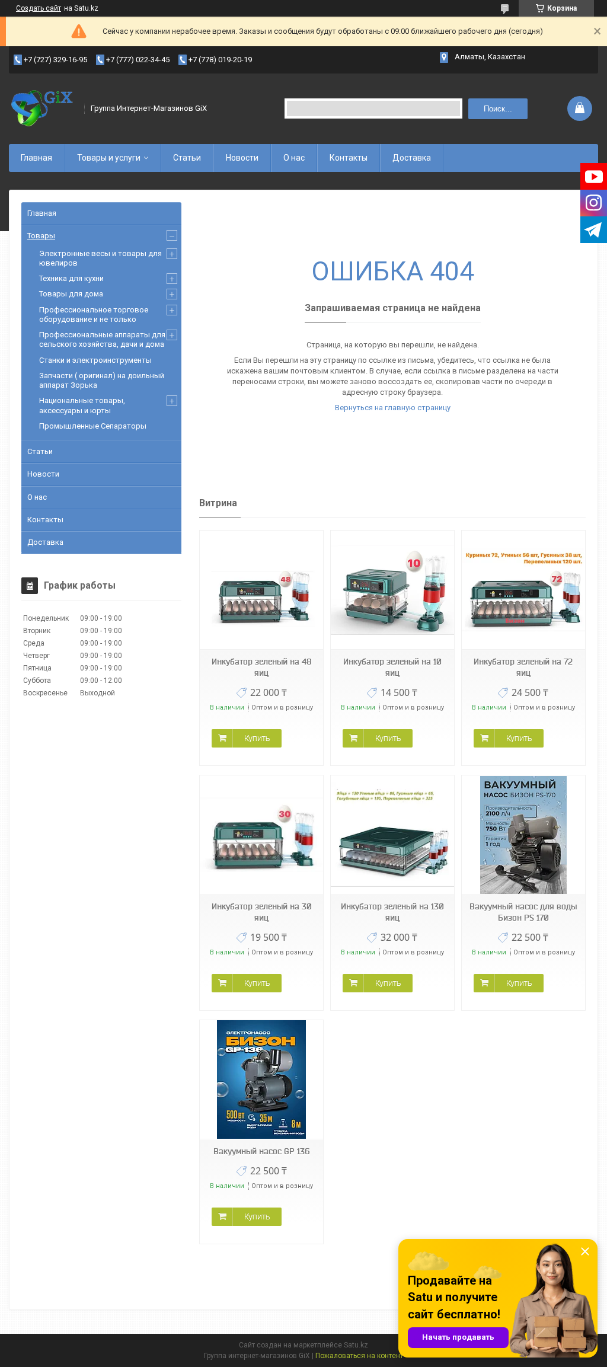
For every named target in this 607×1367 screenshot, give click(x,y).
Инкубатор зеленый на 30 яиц (262, 912)
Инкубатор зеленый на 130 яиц (392, 912)
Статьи (187, 157)
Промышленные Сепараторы (92, 425)
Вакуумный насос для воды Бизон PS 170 (523, 912)
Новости (242, 157)
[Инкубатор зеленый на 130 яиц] (392, 835)
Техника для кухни (71, 278)
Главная (36, 157)
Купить (257, 738)
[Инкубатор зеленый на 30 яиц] (261, 835)
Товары (41, 235)
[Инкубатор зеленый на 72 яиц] (523, 590)
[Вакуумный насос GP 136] (261, 1079)
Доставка (411, 157)
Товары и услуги (108, 157)
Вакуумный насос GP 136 (261, 1151)
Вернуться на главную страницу (393, 407)
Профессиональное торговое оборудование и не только (93, 314)
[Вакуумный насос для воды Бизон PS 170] (523, 835)
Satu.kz (356, 1345)
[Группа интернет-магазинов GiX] (42, 108)
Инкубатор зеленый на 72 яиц (523, 667)
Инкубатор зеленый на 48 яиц (262, 667)
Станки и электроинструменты (95, 360)
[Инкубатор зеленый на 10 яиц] (392, 590)
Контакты (349, 157)
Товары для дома (71, 293)
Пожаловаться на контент (359, 1356)
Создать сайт (38, 8)
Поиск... (498, 108)
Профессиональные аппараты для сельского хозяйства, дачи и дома (102, 339)
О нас (294, 157)
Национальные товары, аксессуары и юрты (82, 405)
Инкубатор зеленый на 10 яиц (392, 667)
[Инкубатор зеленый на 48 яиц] (261, 590)
